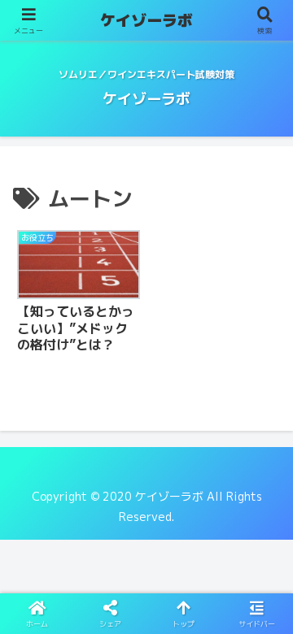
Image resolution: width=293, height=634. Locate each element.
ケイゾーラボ (146, 20)
